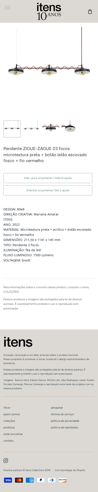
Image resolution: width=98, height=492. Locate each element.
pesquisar (57, 407)
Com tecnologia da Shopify (70, 470)
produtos (9, 427)
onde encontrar (13, 434)
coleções (9, 420)
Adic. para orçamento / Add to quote (48, 178)
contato (8, 440)
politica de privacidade (65, 420)
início (6, 407)
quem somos (11, 414)
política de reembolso (64, 427)
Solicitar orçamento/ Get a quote (48, 190)
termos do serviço (62, 414)
